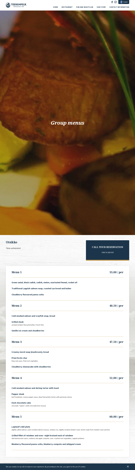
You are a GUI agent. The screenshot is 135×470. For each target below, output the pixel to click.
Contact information (119, 7)
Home (55, 7)
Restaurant (67, 7)
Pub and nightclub (84, 7)
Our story (101, 7)
